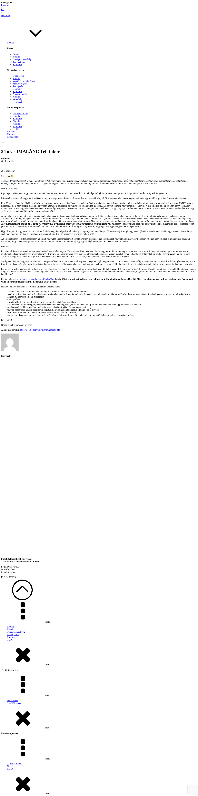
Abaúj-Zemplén (20, 94)
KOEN (16, 129)
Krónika (16, 56)
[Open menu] (2, 142)
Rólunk (16, 54)
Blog (3, 10)
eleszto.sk (5, 15)
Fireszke (16, 121)
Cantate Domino (20, 113)
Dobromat (17, 89)
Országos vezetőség (22, 59)
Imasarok (5, 5)
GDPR (10, 640)
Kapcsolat (17, 64)
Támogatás (18, 86)
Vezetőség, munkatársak (24, 81)
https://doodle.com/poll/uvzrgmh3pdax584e (35, 279)
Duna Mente (18, 76)
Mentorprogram (20, 83)
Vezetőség (17, 99)
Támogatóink (19, 62)
